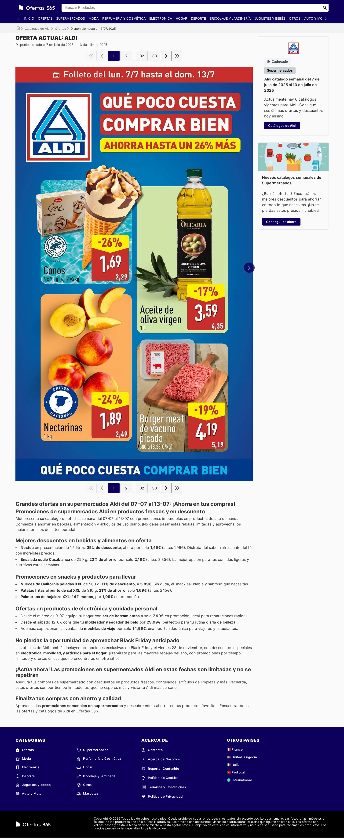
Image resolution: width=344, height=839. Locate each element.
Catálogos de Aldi (37, 28)
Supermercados (70, 18)
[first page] (91, 56)
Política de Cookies (163, 778)
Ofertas (45, 18)
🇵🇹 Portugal (236, 772)
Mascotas (91, 793)
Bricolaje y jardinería (230, 18)
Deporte (198, 18)
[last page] (177, 56)
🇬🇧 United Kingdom (242, 757)
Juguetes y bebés (269, 18)
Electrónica (160, 18)
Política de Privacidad (165, 796)
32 (141, 56)
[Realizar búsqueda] (325, 7)
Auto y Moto (315, 18)
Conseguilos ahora (281, 222)
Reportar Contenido (163, 768)
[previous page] (102, 56)
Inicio (29, 18)
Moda (94, 18)
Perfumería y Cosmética (124, 18)
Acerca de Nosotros (164, 759)
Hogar (181, 18)
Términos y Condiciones (167, 787)
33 (154, 56)
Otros (294, 18)
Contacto (155, 750)
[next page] (166, 56)
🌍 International (239, 780)
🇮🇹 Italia (233, 764)
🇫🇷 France (235, 749)
